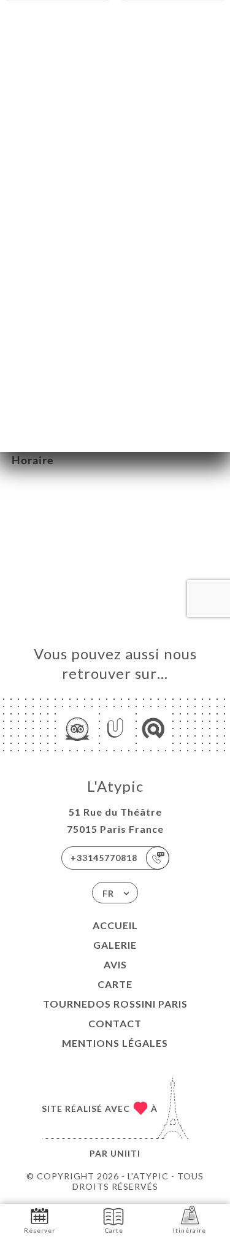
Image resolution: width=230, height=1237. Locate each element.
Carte (115, 984)
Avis (115, 964)
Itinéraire (189, 1230)
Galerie (115, 945)
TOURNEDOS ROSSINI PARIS (115, 1003)
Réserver (39, 1230)
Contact (115, 1023)
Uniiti (125, 1153)
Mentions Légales (115, 1043)
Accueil (115, 925)
